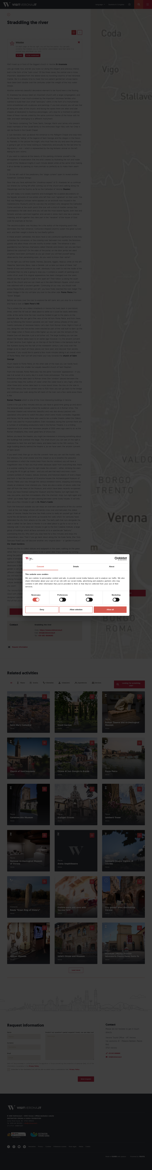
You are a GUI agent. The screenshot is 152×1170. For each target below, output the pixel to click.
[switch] (62, 600)
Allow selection (76, 610)
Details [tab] (76, 567)
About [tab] (111, 567)
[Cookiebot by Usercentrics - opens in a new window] (116, 559)
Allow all (110, 610)
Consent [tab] (40, 567)
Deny (42, 610)
